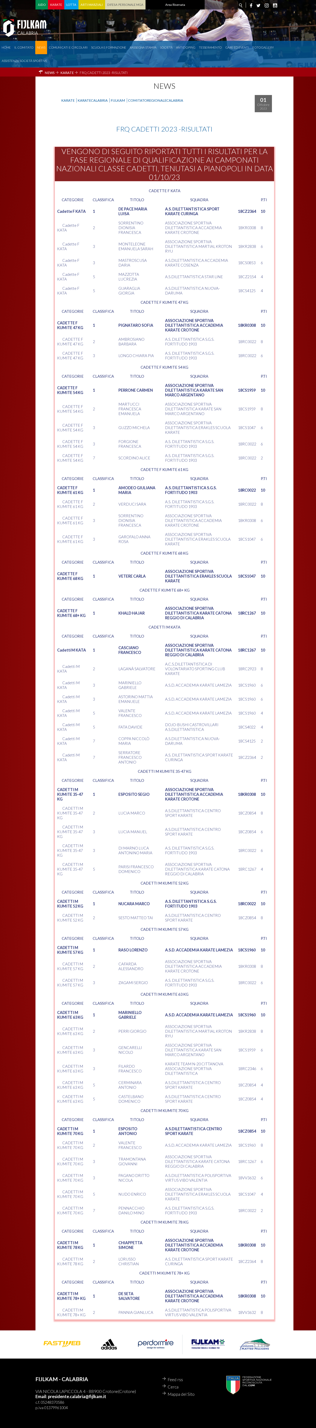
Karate (56, 4)
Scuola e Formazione (108, 47)
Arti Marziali (92, 4)
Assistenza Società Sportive (24, 61)
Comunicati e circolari (68, 47)
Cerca (173, 1386)
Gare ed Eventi (237, 47)
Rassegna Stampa (143, 47)
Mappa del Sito (181, 1394)
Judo (42, 4)
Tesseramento (210, 47)
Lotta (71, 4)
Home (6, 47)
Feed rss (175, 1379)
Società (166, 47)
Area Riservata (175, 4)
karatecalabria (93, 100)
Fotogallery (263, 47)
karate (68, 100)
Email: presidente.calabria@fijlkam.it (70, 1396)
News (41, 47)
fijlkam (118, 100)
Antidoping (185, 47)
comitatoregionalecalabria (155, 100)
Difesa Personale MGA (125, 4)
